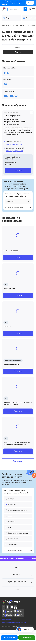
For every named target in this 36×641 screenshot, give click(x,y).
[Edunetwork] (4, 9)
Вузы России (5, 25)
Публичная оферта (7, 619)
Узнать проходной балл (14, 144)
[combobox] (17, 9)
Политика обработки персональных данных (14, 622)
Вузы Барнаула (31, 25)
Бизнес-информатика (12, 116)
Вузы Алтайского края (18, 25)
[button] (18, 568)
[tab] (11, 18)
